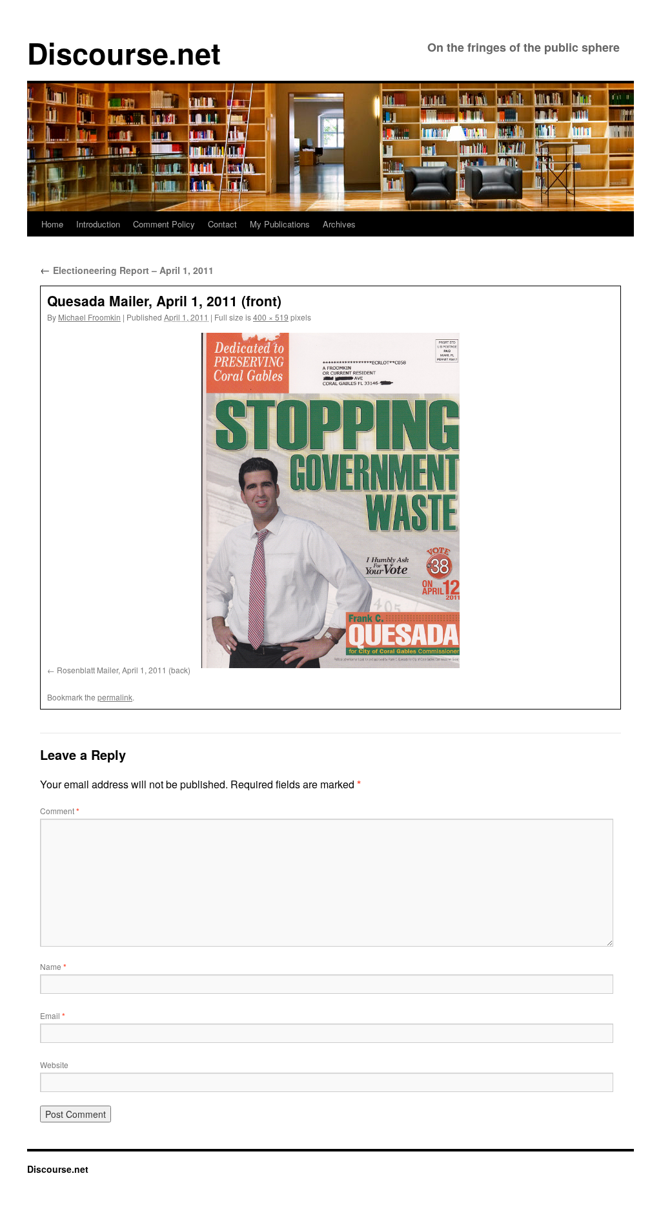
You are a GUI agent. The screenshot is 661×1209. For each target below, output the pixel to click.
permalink (114, 696)
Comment (59, 810)
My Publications (280, 224)
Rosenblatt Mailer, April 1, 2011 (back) (123, 669)
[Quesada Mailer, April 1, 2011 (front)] (330, 500)
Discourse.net (124, 53)
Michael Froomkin (89, 316)
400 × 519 (271, 316)
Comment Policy (164, 224)
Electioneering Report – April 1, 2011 (127, 270)
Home (52, 224)
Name (53, 966)
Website (54, 1064)
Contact (222, 224)
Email (52, 1015)
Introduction (98, 224)
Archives (339, 224)
